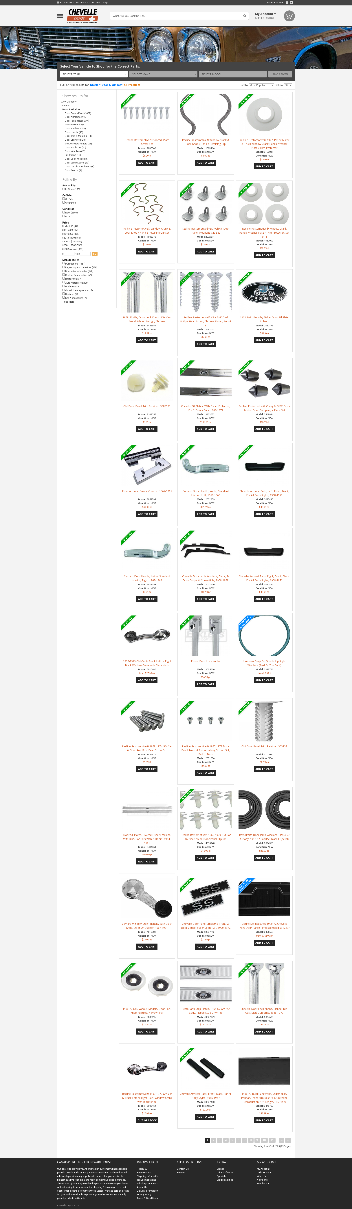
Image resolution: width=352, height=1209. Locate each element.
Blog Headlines (225, 1179)
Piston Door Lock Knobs (205, 661)
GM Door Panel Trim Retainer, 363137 (264, 746)
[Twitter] (291, 3)
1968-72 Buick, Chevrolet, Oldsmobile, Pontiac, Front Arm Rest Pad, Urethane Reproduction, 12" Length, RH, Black (264, 1098)
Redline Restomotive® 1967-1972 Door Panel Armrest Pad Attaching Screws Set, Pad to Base (205, 750)
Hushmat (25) (72, 286)
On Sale (69, 199)
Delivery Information (147, 1190)
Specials (221, 1176)
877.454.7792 (66, 2)
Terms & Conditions (147, 1198)
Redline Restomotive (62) (78, 275)
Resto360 (142, 1168)
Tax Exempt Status (146, 1179)
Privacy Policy (144, 1194)
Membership (263, 1183)
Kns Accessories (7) (76, 298)
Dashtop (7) (71, 294)
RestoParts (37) (73, 279)
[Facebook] (287, 3)
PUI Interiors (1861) (75, 263)
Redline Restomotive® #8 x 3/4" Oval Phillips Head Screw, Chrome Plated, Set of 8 (205, 321)
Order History (264, 1172)
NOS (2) (69, 216)
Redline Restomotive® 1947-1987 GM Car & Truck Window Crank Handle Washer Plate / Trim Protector (264, 144)
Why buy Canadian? (147, 1183)
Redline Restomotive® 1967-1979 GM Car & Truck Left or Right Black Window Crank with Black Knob (147, 1098)
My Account (263, 1168)
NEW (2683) (71, 212)
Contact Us (84, 2)
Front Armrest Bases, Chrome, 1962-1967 (147, 491)
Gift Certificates (225, 1172)
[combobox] (94, 74)
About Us (142, 1187)
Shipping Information (148, 1176)
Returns (181, 1172)
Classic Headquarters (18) (79, 290)
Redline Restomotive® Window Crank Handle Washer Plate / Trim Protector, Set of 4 (264, 232)
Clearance (70, 202)
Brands (220, 1168)
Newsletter (262, 1179)
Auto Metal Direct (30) (76, 282)
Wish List (262, 1176)
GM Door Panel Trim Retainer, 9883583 (146, 406)
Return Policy (144, 1172)
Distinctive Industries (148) (79, 271)
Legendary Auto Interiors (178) (81, 267)
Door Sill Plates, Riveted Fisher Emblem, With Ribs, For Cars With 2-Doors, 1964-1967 (147, 839)
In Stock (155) (72, 189)
